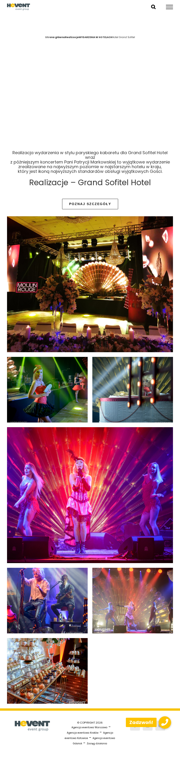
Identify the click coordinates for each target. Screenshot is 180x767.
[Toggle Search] (153, 6)
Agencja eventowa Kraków (82, 733)
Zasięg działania (97, 743)
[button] (165, 722)
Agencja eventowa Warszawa (89, 727)
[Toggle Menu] (169, 7)
